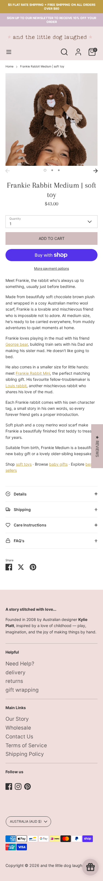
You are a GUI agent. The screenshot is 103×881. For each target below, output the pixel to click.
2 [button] (52, 170)
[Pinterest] (27, 786)
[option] (51, 119)
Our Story (17, 719)
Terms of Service (26, 745)
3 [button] (59, 170)
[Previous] (7, 171)
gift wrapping (22, 690)
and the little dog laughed (63, 865)
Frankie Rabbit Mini (33, 373)
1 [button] (45, 170)
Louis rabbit (16, 385)
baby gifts (58, 464)
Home (9, 66)
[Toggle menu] (8, 51)
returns (14, 681)
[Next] (96, 171)
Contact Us (19, 736)
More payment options (51, 268)
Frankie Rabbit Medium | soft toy (42, 66)
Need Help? (19, 663)
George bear (16, 344)
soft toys (24, 464)
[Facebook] (8, 786)
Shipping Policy (24, 754)
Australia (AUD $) (25, 821)
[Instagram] (18, 786)
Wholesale (18, 728)
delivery (15, 672)
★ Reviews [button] (97, 446)
